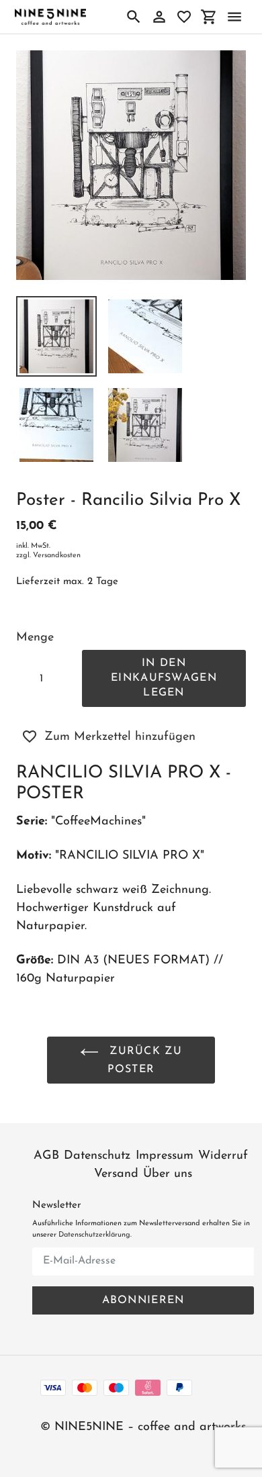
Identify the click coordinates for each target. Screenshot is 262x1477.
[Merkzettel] (184, 17)
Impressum (164, 1156)
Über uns (167, 1174)
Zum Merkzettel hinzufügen (119, 737)
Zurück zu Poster (143, 1060)
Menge (35, 638)
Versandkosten (57, 555)
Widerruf (223, 1156)
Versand (116, 1174)
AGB (46, 1156)
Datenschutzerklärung (94, 1235)
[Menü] (234, 17)
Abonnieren (143, 1300)
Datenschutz (97, 1156)
